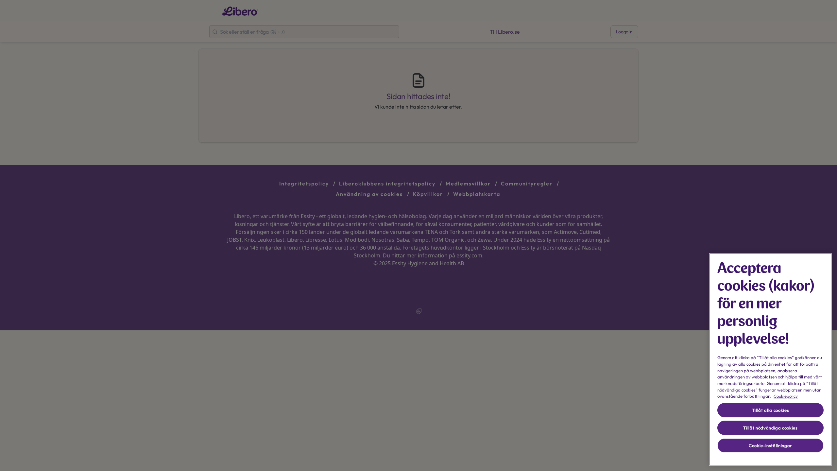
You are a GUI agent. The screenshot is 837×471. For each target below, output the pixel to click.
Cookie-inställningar (770, 445)
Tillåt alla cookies (770, 410)
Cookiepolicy (786, 396)
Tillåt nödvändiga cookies (770, 427)
